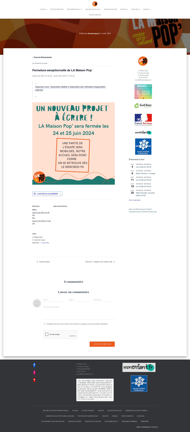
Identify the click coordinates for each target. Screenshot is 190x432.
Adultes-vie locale (92, 9)
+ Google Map (44, 243)
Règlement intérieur (129, 421)
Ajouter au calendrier (47, 194)
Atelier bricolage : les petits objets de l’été (145, 194)
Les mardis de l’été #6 (143, 180)
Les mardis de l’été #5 (143, 167)
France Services (95, 15)
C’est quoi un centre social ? (88, 416)
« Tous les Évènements (42, 57)
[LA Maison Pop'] (95, 4)
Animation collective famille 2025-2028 (60, 416)
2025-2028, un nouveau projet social (56, 410)
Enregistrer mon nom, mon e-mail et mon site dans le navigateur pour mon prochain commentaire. (77, 324)
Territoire (144, 421)
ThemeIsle (154, 427)
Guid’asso (135, 9)
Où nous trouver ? (57, 9)
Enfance (123, 9)
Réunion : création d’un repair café (99, 261)
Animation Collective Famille (136, 410)
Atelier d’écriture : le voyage (145, 173)
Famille (146, 9)
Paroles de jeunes (110, 9)
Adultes (101, 410)
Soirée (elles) (44, 261)
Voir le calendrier (135, 200)
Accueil (43, 9)
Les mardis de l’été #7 (143, 186)
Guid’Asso (140, 416)
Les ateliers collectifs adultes (53, 421)
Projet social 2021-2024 (93, 421)
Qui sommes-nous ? (74, 9)
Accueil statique (88, 410)
